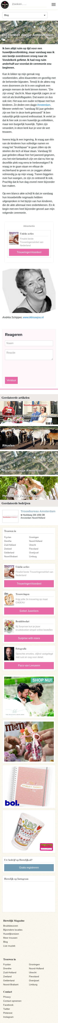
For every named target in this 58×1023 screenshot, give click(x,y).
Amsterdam (43, 105)
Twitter (6, 1009)
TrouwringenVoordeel (29, 252)
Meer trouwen (10, 937)
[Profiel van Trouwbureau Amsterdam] (10, 516)
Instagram (8, 1017)
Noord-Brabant (11, 556)
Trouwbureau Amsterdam (38, 511)
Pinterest (7, 1013)
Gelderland (9, 552)
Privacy (7, 997)
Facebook (8, 1005)
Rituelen (8, 445)
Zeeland (8, 549)
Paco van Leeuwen (29, 665)
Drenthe (7, 541)
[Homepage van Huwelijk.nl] (5, 5)
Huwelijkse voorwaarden (20, 495)
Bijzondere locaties (12, 929)
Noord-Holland (35, 541)
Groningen (34, 537)
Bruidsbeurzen (10, 925)
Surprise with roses (29, 638)
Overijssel (34, 552)
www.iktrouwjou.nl (33, 317)
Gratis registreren (29, 867)
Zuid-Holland (10, 545)
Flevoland (33, 549)
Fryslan (7, 537)
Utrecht (32, 545)
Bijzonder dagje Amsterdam (22, 470)
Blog (5, 942)
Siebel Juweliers (29, 611)
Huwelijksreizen (11, 933)
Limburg (33, 556)
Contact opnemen (12, 1001)
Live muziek (9, 946)
